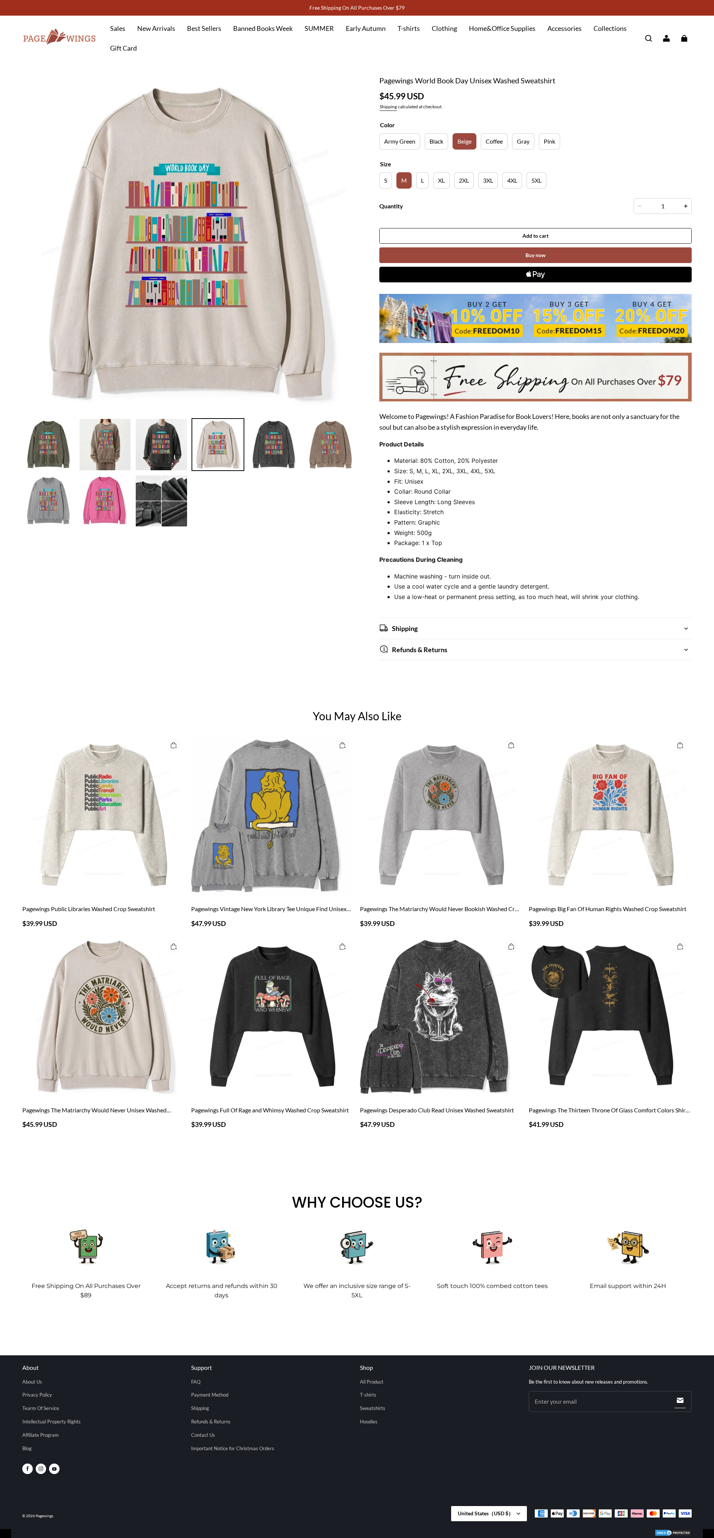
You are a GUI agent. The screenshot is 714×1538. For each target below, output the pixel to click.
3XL (488, 180)
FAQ (195, 1382)
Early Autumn (366, 28)
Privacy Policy (37, 1395)
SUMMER (319, 28)
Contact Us (203, 1435)
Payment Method (209, 1395)
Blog (27, 1448)
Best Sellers (204, 28)
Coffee (494, 141)
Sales (117, 28)
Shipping (388, 106)
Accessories (564, 28)
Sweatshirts (372, 1408)
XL (441, 180)
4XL (512, 180)
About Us (32, 1382)
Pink (549, 141)
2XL (464, 180)
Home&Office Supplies (502, 28)
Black (436, 141)
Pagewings (44, 1515)
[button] (648, 38)
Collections (610, 28)
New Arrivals (156, 28)
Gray (523, 141)
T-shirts (409, 28)
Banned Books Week (263, 28)
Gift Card (123, 48)
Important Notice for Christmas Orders (232, 1448)
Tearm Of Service (40, 1408)
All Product (371, 1382)
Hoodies (368, 1422)
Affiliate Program (40, 1435)
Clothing (444, 28)
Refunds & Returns (211, 1422)
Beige (464, 141)
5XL (536, 180)
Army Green (399, 141)
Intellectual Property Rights (51, 1422)
